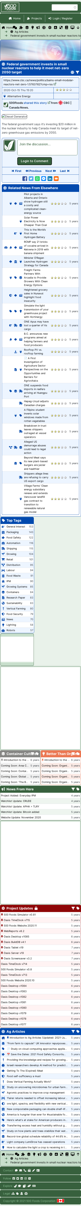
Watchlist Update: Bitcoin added (20, 812)
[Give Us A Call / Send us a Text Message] (25, 1170)
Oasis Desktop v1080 (14, 1007)
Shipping (11, 548)
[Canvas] (24, 1186)
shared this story (35, 102)
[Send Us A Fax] (29, 1170)
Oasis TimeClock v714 (14, 963)
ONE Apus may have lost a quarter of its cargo (36, 325)
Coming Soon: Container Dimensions (22, 771)
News (9, 619)
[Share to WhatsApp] (37, 178)
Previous (35, 171)
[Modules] (78, 908)
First (18, 171)
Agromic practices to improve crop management (36, 1092)
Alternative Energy (19, 96)
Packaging (12, 532)
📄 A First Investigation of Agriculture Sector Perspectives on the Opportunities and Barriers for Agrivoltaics (36, 369)
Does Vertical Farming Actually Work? (29, 1081)
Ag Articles (21, 31)
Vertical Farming (16, 608)
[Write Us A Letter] (33, 1170)
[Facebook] (14, 1178)
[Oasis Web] (72, 27)
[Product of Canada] (60, 1201)
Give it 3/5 (64, 89)
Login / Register (63, 18)
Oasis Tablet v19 (13, 947)
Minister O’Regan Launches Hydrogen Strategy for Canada (36, 261)
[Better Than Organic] (32, 27)
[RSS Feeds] (29, 1178)
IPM (8, 581)
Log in (34, 161)
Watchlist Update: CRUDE (16, 801)
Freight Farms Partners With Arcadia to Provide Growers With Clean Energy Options (36, 278)
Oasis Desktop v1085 (16, 936)
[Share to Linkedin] (50, 178)
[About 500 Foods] (15, 1186)
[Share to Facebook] (24, 178)
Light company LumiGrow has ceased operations (36, 1141)
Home (17, 18)
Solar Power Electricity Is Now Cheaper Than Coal (35, 221)
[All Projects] (21, 27)
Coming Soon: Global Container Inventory (25, 776)
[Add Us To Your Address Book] (38, 1170)
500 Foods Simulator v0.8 (16, 969)
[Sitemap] (13, 1193)
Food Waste (13, 575)
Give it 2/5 (60, 89)
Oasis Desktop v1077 (13, 1024)
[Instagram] (25, 1178)
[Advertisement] (17, 649)
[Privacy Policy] (21, 1193)
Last (63, 171)
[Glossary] (66, 27)
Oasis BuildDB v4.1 (15, 942)
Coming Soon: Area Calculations (20, 765)
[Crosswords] (61, 27)
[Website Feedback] (16, 1170)
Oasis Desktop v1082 (14, 996)
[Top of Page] (78, 1154)
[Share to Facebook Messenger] (43, 178)
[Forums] (15, 27)
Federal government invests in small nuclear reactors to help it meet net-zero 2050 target (19, 35)
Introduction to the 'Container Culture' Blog (29, 759)
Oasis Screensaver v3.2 (18, 958)
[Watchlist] (55, 27)
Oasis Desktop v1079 (13, 1013)
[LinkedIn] (21, 1178)
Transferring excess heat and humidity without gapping (40, 1125)
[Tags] (37, 754)
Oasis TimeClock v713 (14, 974)
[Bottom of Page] (78, 27)
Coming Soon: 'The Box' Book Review (23, 782)
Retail (9, 559)
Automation (13, 543)
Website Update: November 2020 (21, 817)
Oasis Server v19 (14, 953)
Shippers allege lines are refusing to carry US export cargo (36, 477)
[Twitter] (18, 1178)
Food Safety (13, 537)
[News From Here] (38, 27)
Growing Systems (16, 586)
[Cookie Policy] (17, 1193)
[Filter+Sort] (77, 72)
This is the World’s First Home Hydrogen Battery (35, 233)
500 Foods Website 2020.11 (20, 925)
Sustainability (14, 603)
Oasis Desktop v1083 (14, 991)
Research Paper (15, 597)
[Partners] (29, 1186)
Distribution (13, 564)
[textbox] (47, 147)
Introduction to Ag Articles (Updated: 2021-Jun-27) (40, 1037)
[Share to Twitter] (31, 178)
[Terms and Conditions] (26, 1193)
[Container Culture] (27, 27)
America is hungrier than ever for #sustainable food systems (43, 1114)
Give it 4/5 (67, 89)
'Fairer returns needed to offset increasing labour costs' (40, 1098)
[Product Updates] (49, 27)
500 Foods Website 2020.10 (17, 980)
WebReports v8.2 (14, 931)
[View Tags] (78, 789)
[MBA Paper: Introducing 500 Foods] (19, 1186)
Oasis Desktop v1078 (13, 1018)
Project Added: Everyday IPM (18, 795)
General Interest (15, 526)
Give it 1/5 (57, 89)
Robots (10, 630)
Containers (12, 592)
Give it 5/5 (70, 89)
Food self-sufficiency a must (24, 1076)
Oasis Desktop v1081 (13, 1002)
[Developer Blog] (33, 1186)
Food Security (14, 614)
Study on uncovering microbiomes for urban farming (38, 1087)
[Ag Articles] (43, 27)
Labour (10, 570)
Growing (11, 554)
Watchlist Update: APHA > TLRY (20, 806)
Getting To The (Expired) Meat (25, 1070)
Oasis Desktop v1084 (14, 985)
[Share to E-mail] (56, 178)
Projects (36, 18)
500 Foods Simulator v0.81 (20, 914)
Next (48, 171)
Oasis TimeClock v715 (17, 920)
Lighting (11, 624)
